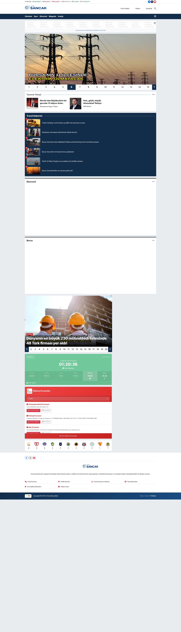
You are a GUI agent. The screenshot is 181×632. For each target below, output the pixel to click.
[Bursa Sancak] (36, 8)
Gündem (28, 16)
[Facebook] (26, 458)
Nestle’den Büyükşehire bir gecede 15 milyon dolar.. (53, 102)
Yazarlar (149, 9)
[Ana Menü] (155, 16)
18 (98, 349)
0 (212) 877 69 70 (34, 410)
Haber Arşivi (65, 486)
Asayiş (60, 16)
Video (137, 9)
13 (131, 87)
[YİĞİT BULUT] (75, 103)
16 (89, 349)
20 (106, 349)
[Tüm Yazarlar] (153, 95)
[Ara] (155, 8)
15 (148, 87)
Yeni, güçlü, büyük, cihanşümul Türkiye (92, 102)
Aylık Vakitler (32, 383)
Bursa (30, 240)
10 (105, 87)
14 (139, 87)
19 (102, 349)
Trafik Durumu (65, 481)
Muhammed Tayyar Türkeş (49, 106)
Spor (36, 16)
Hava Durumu (32, 481)
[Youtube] (34, 458)
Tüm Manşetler (132, 481)
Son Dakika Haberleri (34, 486)
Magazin (52, 16)
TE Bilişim (153, 496)
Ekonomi (43, 16)
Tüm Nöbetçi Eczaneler (69, 436)
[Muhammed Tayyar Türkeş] (32, 103)
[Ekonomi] (153, 182)
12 (122, 87)
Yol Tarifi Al (47, 410)
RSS (29, 496)
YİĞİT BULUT (87, 106)
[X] (30, 458)
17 (93, 349)
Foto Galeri (125, 9)
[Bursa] (153, 240)
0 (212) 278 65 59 (34, 421)
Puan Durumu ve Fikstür (102, 481)
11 (114, 87)
